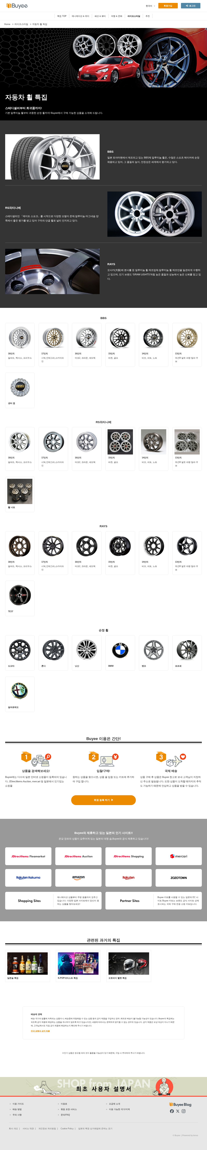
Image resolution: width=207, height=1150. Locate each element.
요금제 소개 (114, 1104)
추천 (148, 16)
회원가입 (168, 6)
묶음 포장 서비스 (69, 1109)
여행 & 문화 (116, 16)
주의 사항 (17, 1115)
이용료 (64, 1104)
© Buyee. (177, 1135)
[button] (154, 6)
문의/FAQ (65, 1115)
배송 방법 (17, 1109)
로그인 (192, 6)
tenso (195, 1135)
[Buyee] (17, 6)
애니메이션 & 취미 (80, 16)
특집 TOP (61, 16)
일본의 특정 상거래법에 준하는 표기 (95, 1128)
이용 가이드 (18, 1104)
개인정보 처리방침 (47, 1128)
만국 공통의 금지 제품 (40, 1031)
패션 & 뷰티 (100, 16)
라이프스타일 (134, 16)
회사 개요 (13, 1128)
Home (7, 24)
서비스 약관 (28, 1128)
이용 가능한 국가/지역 (119, 1109)
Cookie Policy (67, 1128)
